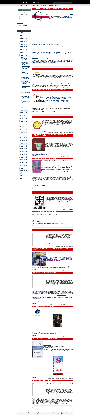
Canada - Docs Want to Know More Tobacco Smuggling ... (26, 67)
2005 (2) (21, 175)
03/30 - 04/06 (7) (24, 151)
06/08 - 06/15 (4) (24, 135)
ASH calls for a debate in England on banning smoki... (26, 93)
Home (53, 407)
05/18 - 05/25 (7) (24, 140)
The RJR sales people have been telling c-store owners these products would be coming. (47, 223)
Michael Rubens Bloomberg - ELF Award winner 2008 (45, 306)
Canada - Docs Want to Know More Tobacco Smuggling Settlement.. (49, 89)
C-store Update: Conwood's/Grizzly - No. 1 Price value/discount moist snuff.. (51, 8)
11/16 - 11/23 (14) (24, 47)
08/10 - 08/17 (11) (24, 121)
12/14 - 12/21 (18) (24, 41)
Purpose (18, 16)
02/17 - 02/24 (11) (24, 160)
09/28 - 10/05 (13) (24, 110)
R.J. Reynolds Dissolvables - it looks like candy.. (45, 211)
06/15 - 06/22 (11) (24, 134)
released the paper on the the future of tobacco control (59, 267)
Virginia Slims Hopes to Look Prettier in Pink (44, 182)
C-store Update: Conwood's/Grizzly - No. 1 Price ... (25, 59)
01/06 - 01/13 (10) (24, 170)
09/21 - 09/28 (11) (24, 112)
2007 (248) (21, 172)
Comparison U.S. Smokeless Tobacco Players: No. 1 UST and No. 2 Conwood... (46, 44)
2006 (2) (21, 173)
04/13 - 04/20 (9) (24, 148)
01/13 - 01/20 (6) (24, 168)
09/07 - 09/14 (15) (24, 115)
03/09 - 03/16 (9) (24, 156)
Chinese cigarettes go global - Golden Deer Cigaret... (26, 105)
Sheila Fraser (65, 100)
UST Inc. (47, 293)
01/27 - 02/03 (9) (24, 165)
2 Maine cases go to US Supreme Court (43, 403)
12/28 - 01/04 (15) (24, 38)
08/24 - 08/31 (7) (24, 118)
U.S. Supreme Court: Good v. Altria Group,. (43, 380)
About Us (18, 18)
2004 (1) (21, 176)
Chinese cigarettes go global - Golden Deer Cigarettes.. (47, 338)
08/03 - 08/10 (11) (24, 123)
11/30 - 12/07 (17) (24, 44)
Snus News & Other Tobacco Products (38, 5)
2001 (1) (21, 178)
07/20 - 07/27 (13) (24, 126)
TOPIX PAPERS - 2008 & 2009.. (22, 25)
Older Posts (71, 407)
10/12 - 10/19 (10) (24, 55)
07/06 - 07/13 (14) (24, 129)
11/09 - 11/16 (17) (24, 49)
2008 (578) (21, 37)
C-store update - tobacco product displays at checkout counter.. (50, 64)
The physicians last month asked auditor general (54, 100)
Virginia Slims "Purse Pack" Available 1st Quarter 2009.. (46, 158)
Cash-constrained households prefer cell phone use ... (26, 82)
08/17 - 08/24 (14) (24, 120)
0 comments (71, 87)
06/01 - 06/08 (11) (24, 137)
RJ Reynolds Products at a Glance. (38, 225)
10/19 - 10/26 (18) (24, 54)
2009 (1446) (22, 35)
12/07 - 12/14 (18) (24, 43)
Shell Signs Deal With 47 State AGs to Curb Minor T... (26, 71)
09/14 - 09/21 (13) (24, 113)
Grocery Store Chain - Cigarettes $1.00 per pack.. (45, 272)
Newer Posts (34, 407)
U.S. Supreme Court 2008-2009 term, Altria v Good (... (26, 89)
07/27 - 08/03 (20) (24, 124)
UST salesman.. (61, 295)
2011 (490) (21, 32)
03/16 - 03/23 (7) (24, 154)
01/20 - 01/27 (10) (24, 167)
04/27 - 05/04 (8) (24, 145)
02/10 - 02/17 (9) (24, 162)
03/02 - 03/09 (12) (24, 157)
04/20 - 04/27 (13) (24, 146)
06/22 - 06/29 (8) (24, 132)
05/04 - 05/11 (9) (24, 143)
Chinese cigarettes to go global (48, 347)
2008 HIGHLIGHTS (20, 23)
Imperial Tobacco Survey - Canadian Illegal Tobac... (25, 63)
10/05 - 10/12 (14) (24, 57)
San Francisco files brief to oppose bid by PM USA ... (26, 74)
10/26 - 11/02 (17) (24, 52)
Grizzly (61, 17)
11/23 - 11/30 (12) (24, 46)
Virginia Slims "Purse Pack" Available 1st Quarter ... (25, 78)
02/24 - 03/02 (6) (24, 159)
